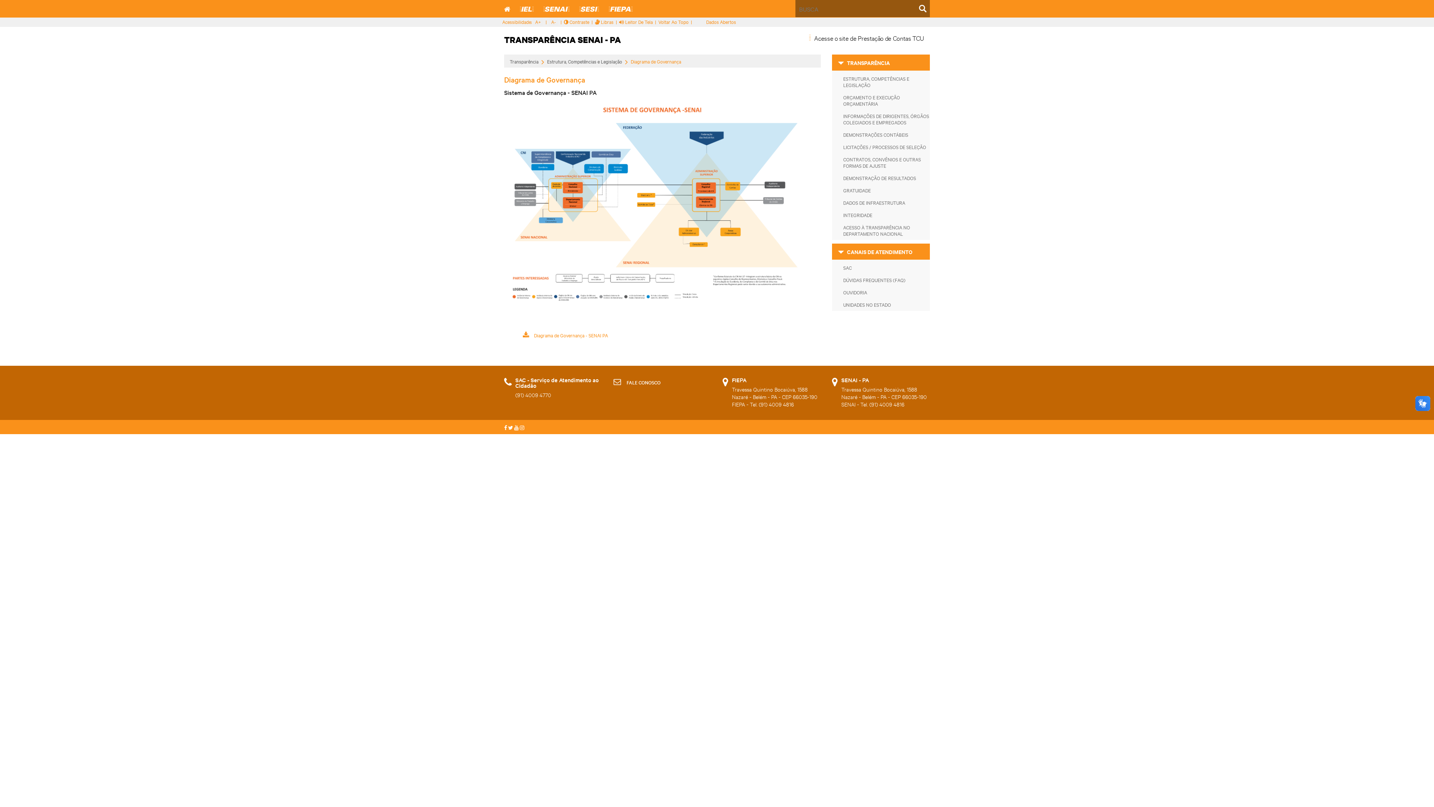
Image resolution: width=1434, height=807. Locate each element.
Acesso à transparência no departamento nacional (876, 230)
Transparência (524, 61)
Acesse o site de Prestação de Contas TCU (869, 38)
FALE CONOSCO (644, 382)
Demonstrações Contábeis (875, 134)
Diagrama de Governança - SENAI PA (570, 335)
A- (553, 21)
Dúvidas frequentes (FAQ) (874, 279)
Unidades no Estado (867, 304)
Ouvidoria (855, 292)
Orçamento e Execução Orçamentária (871, 100)
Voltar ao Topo (673, 21)
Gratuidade (857, 190)
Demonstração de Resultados (879, 177)
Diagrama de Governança (656, 61)
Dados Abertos (721, 21)
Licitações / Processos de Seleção (884, 146)
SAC (847, 267)
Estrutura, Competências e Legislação (584, 61)
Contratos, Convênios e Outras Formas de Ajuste (882, 162)
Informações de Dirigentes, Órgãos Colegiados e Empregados (886, 119)
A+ (538, 21)
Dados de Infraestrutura (874, 202)
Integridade (857, 214)
